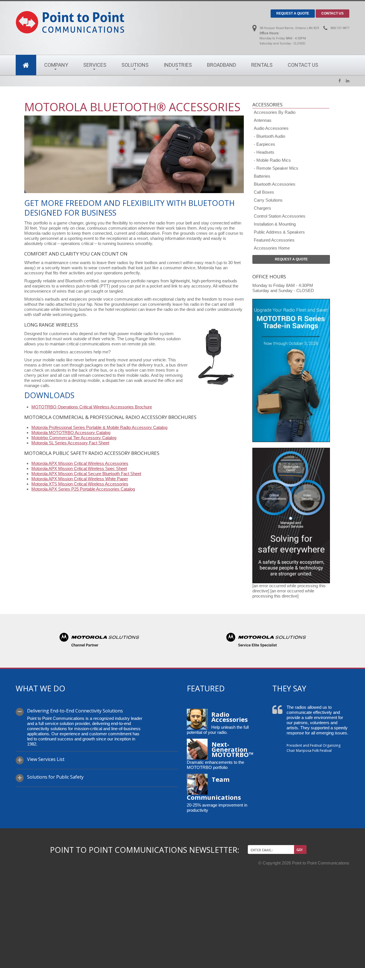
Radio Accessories (229, 717)
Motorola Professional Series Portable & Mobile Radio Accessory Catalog (99, 427)
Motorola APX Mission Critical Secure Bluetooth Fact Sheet (86, 473)
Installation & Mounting (275, 224)
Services (94, 65)
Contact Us (303, 65)
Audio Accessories (271, 128)
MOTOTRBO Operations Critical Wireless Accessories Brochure (91, 406)
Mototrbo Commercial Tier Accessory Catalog (73, 437)
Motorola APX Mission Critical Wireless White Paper (79, 478)
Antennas (262, 120)
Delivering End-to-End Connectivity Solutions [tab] (75, 711)
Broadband (221, 65)
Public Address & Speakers (279, 232)
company (56, 65)
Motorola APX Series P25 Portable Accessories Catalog (83, 489)
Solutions (135, 65)
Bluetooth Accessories (274, 184)
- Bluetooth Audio (269, 136)
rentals (262, 65)
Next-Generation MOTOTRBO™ (233, 749)
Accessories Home (272, 248)
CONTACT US (332, 13)
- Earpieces (264, 144)
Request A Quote (291, 259)
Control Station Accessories (279, 216)
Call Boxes (264, 192)
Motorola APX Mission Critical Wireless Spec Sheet (79, 468)
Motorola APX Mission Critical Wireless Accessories (79, 463)
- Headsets (264, 152)
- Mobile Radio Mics (272, 160)
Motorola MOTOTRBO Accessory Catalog (70, 432)
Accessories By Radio (274, 112)
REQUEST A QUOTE (292, 13)
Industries (178, 65)
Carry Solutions (268, 200)
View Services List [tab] (45, 759)
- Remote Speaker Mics (276, 168)
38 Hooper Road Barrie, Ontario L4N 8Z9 (289, 28)
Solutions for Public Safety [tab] (55, 777)
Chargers (262, 208)
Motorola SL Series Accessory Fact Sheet (70, 442)
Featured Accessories (274, 240)
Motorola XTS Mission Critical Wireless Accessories (79, 483)
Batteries (262, 176)
